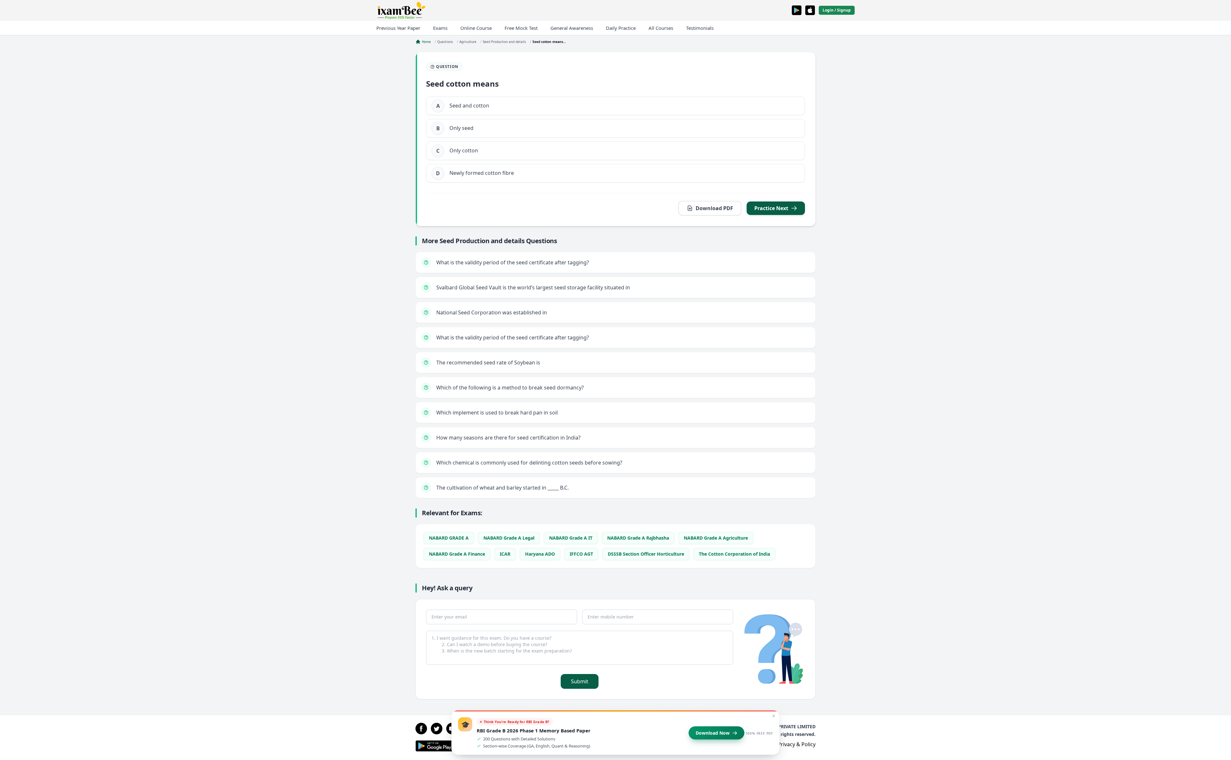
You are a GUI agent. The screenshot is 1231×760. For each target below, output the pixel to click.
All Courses (661, 28)
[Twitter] (436, 728)
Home (426, 41)
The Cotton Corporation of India (734, 554)
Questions (445, 41)
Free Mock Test (521, 28)
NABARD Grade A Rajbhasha (638, 538)
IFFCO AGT (581, 554)
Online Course (476, 28)
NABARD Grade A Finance (457, 554)
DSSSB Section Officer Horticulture (646, 554)
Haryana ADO (540, 554)
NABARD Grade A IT (570, 538)
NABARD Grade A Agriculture (716, 538)
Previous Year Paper (398, 28)
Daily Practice (621, 28)
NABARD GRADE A (449, 538)
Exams (440, 28)
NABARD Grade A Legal (508, 538)
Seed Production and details (504, 41)
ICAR (505, 554)
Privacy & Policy (797, 744)
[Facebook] (421, 728)
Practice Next (771, 208)
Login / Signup (837, 10)
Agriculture (467, 41)
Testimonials (700, 28)
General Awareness (571, 28)
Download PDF (714, 208)
